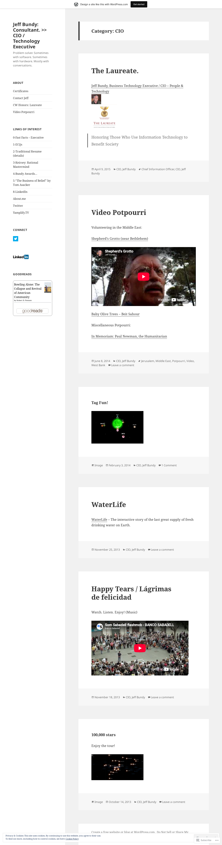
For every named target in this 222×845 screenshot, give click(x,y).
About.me (19, 199)
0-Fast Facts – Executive (28, 137)
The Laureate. (115, 70)
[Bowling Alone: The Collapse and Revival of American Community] (47, 287)
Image (99, 465)
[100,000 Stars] (143, 767)
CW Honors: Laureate (27, 105)
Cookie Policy (72, 838)
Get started (138, 4)
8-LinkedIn (20, 192)
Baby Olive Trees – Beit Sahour (115, 314)
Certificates (20, 91)
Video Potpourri (23, 112)
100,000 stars (103, 734)
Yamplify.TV (21, 213)
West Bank (98, 365)
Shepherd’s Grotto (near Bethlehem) (119, 238)
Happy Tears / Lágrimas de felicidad (131, 593)
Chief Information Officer (158, 169)
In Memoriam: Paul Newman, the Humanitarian (129, 336)
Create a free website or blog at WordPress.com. (123, 832)
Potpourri (178, 361)
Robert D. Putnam (24, 300)
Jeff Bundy (129, 169)
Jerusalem (147, 361)
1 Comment (169, 465)
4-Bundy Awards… (25, 174)
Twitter (18, 206)
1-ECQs (17, 144)
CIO (118, 169)
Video (190, 361)
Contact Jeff (20, 98)
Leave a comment (122, 365)
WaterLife (108, 504)
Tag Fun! (99, 402)
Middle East (163, 361)
